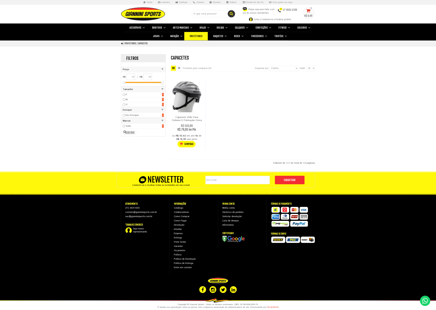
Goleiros (302, 27)
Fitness (282, 27)
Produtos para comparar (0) (197, 68)
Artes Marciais (181, 27)
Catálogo (178, 208)
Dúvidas (178, 229)
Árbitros (157, 27)
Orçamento (179, 250)
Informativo (228, 225)
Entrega (178, 237)
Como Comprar (182, 216)
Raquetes (218, 36)
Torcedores (257, 36)
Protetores (196, 36)
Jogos (156, 36)
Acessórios (135, 27)
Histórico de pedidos (233, 212)
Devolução (179, 225)
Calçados (240, 27)
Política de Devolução (185, 259)
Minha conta (228, 208)
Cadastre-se (267, 19)
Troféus (278, 36)
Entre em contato (183, 267)
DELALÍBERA (272, 307)
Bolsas (220, 27)
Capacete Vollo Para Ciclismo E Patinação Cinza (187, 119)
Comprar (188, 144)
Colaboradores (181, 212)
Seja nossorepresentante (140, 230)
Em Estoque (132, 115)
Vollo (128, 126)
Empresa (178, 233)
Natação (174, 36)
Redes (237, 36)
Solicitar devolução (232, 216)
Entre (257, 19)
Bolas (203, 27)
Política (177, 254)
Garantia (178, 246)
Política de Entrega (183, 263)
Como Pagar (180, 220)
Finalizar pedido (283, 19)
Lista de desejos (230, 220)
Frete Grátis (180, 242)
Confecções (261, 27)
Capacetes (143, 43)
